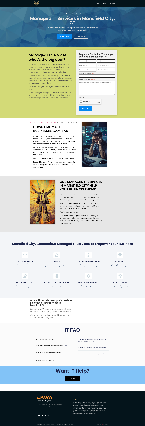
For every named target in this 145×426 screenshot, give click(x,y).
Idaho (91, 404)
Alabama (75, 402)
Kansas (105, 404)
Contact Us (112, 3)
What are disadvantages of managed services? (92, 354)
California (93, 402)
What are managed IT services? (45, 339)
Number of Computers (87, 73)
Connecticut (37, 123)
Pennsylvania (92, 410)
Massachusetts (95, 405)
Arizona (83, 402)
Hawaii (87, 404)
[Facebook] (39, 415)
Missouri (86, 407)
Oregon (87, 410)
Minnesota (75, 407)
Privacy (57, 424)
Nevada (100, 407)
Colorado (98, 402)
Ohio (78, 410)
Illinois (94, 404)
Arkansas (88, 402)
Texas (91, 411)
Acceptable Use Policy (68, 424)
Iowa (101, 404)
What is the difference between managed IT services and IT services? (49, 353)
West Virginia (82, 413)
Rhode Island (99, 410)
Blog (98, 3)
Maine (84, 405)
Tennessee (87, 411)
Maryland (88, 405)
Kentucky (75, 405)
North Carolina (99, 408)
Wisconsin (88, 413)
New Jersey (81, 408)
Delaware (75, 404)
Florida (79, 404)
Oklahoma (82, 410)
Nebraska (95, 407)
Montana (91, 407)
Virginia (102, 411)
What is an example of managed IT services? (49, 346)
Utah (94, 411)
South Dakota (81, 411)
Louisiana (80, 405)
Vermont (98, 411)
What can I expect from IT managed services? (92, 347)
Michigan (101, 405)
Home (31, 123)
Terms (61, 424)
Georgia (83, 404)
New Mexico (87, 408)
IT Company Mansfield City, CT (48, 123)
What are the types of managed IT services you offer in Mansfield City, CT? (92, 340)
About (104, 3)
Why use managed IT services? (45, 360)
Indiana (98, 404)
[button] (51, 340)
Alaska (79, 402)
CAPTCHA (81, 97)
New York (93, 408)
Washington (76, 413)
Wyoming (93, 413)
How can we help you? (87, 79)
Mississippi (81, 407)
